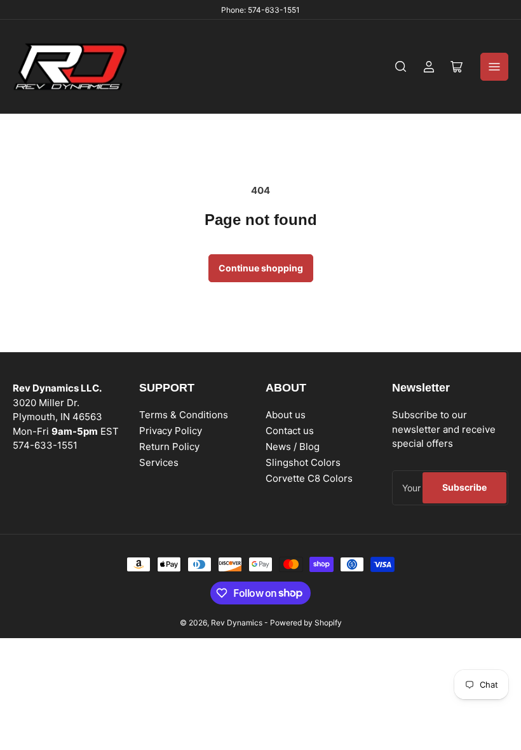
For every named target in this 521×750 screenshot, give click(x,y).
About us (286, 415)
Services (159, 462)
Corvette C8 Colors (309, 478)
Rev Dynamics (236, 622)
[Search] (401, 67)
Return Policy (169, 446)
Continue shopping (261, 267)
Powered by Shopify (306, 622)
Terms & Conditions (183, 415)
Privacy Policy (170, 431)
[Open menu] (494, 67)
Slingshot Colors (303, 462)
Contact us (290, 431)
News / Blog (293, 446)
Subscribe (464, 487)
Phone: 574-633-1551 (260, 10)
